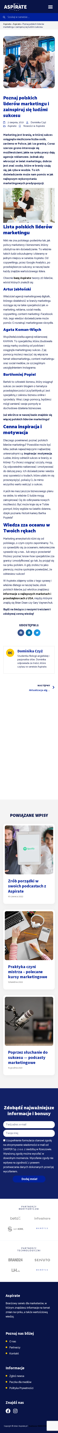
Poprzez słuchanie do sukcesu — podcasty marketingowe (28, 1057)
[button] (50, 7)
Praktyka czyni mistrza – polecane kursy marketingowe (27, 971)
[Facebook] (8, 1411)
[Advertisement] (29, 724)
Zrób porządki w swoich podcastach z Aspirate (27, 886)
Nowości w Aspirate (34, 126)
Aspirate (7, 24)
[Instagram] (15, 1411)
